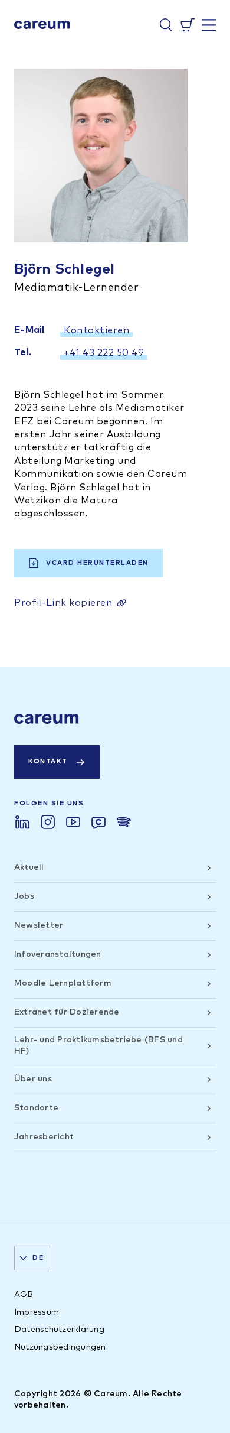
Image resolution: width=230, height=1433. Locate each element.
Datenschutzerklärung (59, 1329)
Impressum (36, 1312)
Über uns (33, 1079)
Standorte (36, 1108)
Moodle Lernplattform (62, 983)
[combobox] (32, 1258)
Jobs (24, 896)
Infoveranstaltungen (57, 954)
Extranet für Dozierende (67, 1012)
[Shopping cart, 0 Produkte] (187, 25)
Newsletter (38, 925)
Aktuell (29, 867)
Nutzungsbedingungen (60, 1347)
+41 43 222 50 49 (104, 353)
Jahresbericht (44, 1137)
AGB (24, 1295)
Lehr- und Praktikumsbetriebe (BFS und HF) (98, 1046)
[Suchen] (165, 25)
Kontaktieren (96, 330)
